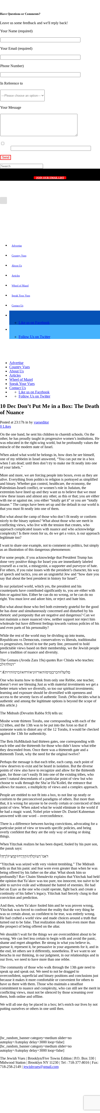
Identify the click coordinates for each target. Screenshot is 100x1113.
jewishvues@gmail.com (41, 1067)
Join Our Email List (50, 177)
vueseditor (41, 422)
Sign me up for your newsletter (28, 144)
